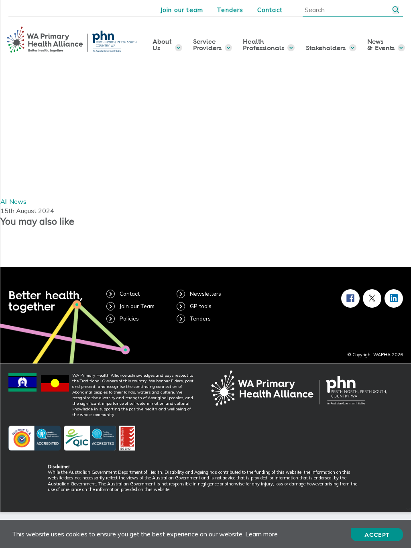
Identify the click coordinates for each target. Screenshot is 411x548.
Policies (129, 318)
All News (13, 201)
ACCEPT (376, 534)
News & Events (381, 44)
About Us (162, 44)
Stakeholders (326, 47)
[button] (396, 10)
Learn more (261, 534)
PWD (408, 509)
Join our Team (137, 305)
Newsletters (205, 293)
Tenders (230, 10)
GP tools (201, 305)
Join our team (181, 10)
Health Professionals (263, 44)
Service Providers (207, 44)
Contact (270, 10)
